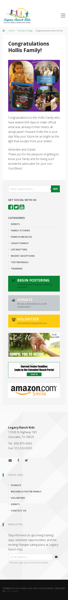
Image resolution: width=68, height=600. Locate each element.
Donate (16, 485)
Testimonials (20, 262)
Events (15, 224)
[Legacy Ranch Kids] (21, 15)
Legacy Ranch (19, 243)
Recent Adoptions (23, 255)
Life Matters (19, 249)
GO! (55, 189)
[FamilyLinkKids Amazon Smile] (34, 390)
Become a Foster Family (26, 491)
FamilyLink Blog (25, 30)
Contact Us (18, 510)
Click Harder (11, 591)
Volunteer (18, 497)
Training (16, 268)
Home (11, 30)
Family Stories (20, 230)
